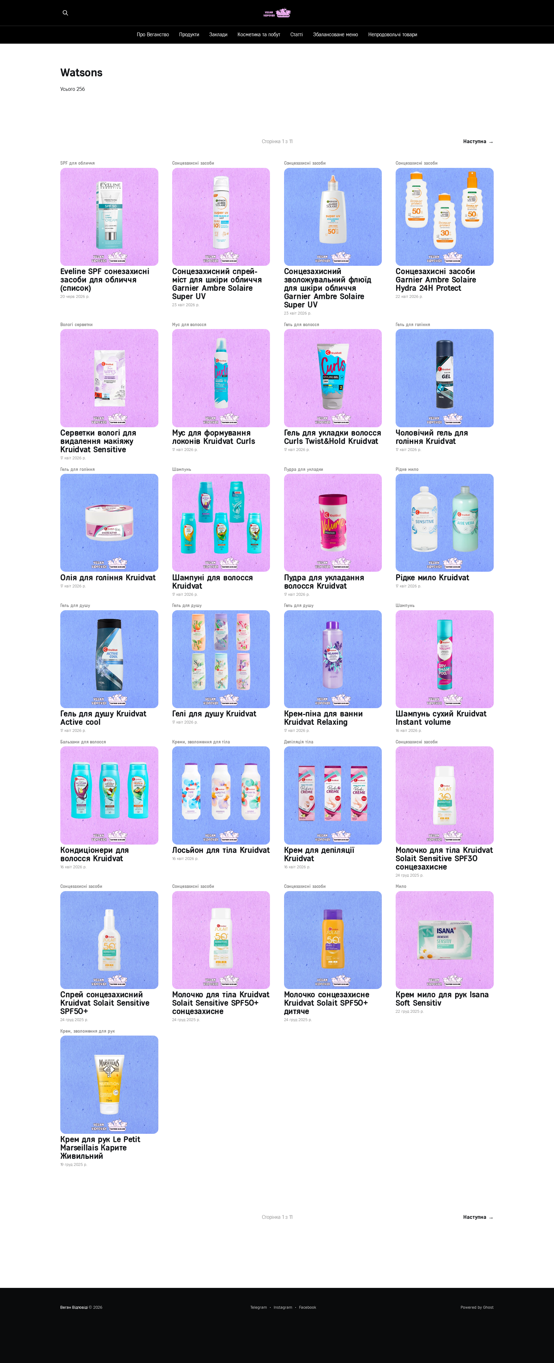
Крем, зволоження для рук (87, 1031)
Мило (401, 886)
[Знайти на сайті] (65, 13)
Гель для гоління (413, 325)
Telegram (258, 1307)
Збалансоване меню (335, 34)
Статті (296, 34)
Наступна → (478, 141)
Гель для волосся (301, 325)
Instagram (283, 1307)
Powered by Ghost (477, 1307)
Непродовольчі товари (392, 34)
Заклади (218, 34)
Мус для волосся (189, 325)
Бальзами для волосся (83, 742)
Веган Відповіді (74, 1307)
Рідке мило (407, 469)
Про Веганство (153, 34)
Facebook (307, 1307)
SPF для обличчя (77, 163)
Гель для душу (75, 605)
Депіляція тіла (298, 742)
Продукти (189, 34)
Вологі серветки (76, 325)
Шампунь (181, 469)
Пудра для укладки (303, 469)
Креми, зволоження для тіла (201, 742)
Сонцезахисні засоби (193, 163)
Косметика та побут (259, 34)
